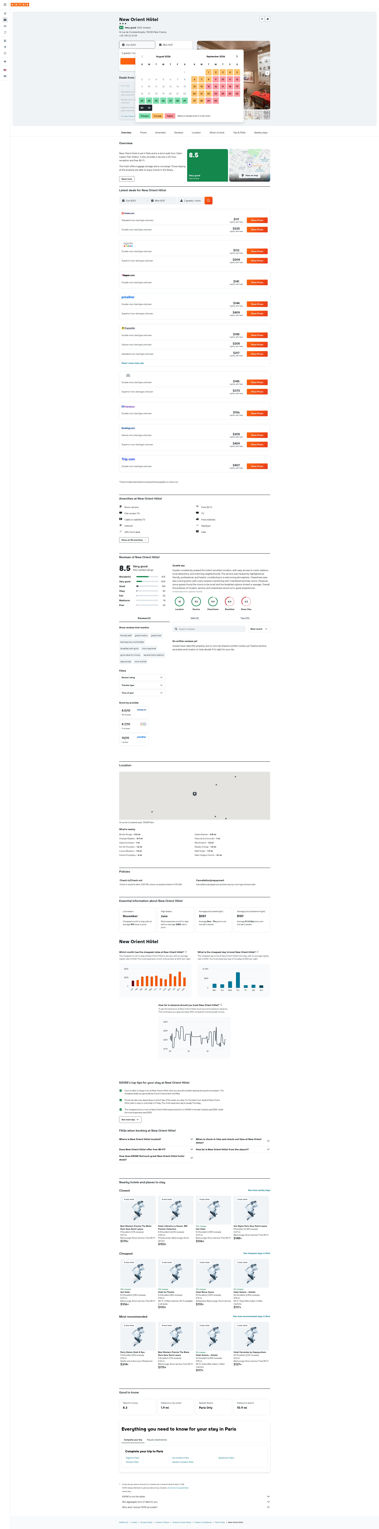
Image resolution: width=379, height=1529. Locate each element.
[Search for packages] (5, 32)
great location (141, 635)
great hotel (156, 635)
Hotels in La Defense (203, 1522)
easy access (125, 661)
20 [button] (170, 93)
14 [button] (177, 86)
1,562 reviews (144, 27)
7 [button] (177, 79)
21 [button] (177, 93)
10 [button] (149, 86)
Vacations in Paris (226, 1457)
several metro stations (154, 655)
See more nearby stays (259, 1190)
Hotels (134, 1522)
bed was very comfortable (132, 642)
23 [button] (142, 100)
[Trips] (5, 62)
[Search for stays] (5, 20)
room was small (149, 648)
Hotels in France (162, 1522)
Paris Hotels (220, 1522)
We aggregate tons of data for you (140, 1501)
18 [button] (156, 93)
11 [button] (156, 86)
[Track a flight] (5, 53)
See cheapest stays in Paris (257, 1253)
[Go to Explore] (5, 47)
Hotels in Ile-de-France (181, 1522)
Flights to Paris (132, 1457)
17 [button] (149, 93)
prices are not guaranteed (178, 1488)
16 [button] (142, 93)
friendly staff (125, 635)
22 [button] (184, 93)
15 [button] (185, 86)
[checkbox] (134, 712)
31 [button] (149, 107)
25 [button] (156, 100)
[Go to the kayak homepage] (20, 4)
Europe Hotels (146, 1522)
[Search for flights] (5, 14)
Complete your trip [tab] (133, 1439)
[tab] (144, 618)
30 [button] (141, 107)
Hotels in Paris (132, 1462)
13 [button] (170, 86)
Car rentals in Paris (180, 1457)
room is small (140, 661)
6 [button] (170, 79)
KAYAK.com (123, 1522)
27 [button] (170, 100)
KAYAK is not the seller (133, 1496)
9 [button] (142, 86)
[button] (5, 4)
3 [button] (149, 79)
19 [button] (163, 93)
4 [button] (156, 79)
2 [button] (142, 79)
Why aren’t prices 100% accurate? (139, 1507)
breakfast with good (129, 648)
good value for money (130, 655)
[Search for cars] (5, 26)
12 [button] (163, 86)
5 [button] (163, 79)
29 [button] (184, 100)
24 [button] (149, 100)
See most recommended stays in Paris (251, 1316)
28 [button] (177, 100)
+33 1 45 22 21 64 (128, 35)
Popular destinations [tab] (157, 1439)
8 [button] (184, 79)
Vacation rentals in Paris (182, 1462)
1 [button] (184, 72)
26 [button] (163, 100)
